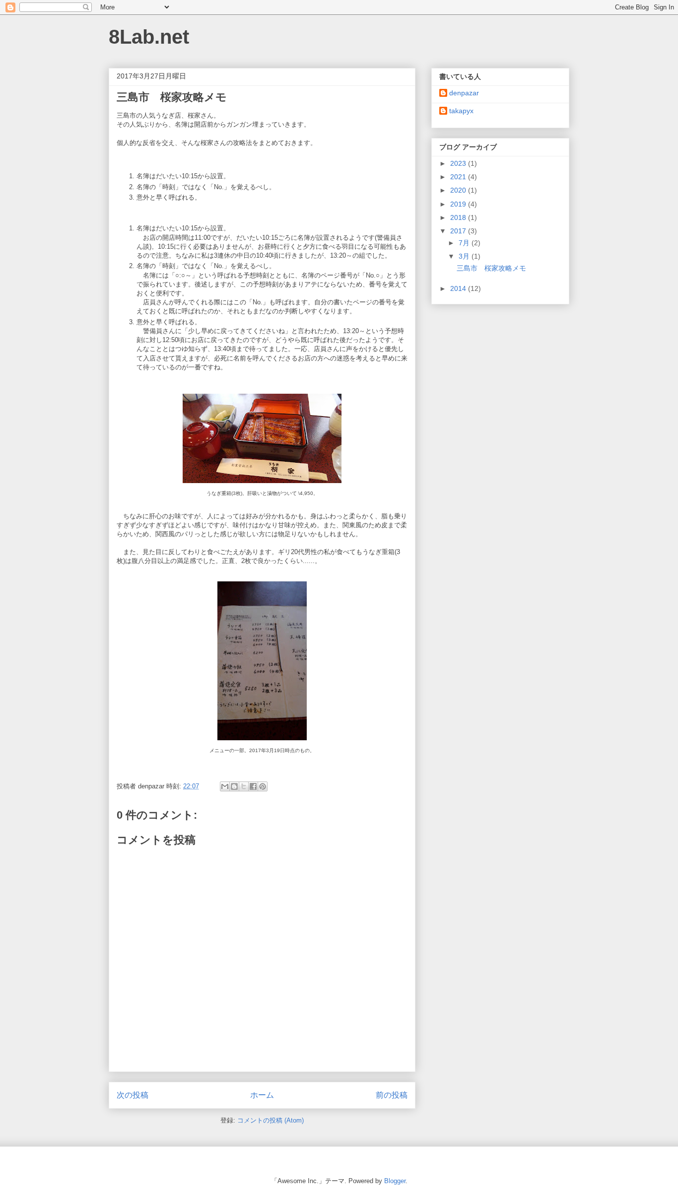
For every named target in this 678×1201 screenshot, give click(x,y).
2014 (459, 288)
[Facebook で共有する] (253, 786)
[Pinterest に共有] (263, 786)
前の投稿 (391, 1095)
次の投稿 (132, 1095)
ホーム (262, 1095)
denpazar (464, 93)
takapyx (461, 111)
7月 (465, 243)
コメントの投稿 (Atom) (270, 1120)
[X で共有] (244, 786)
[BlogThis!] (234, 786)
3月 (465, 256)
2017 (459, 231)
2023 (459, 163)
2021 (459, 177)
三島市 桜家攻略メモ (491, 268)
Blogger (395, 1181)
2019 (459, 204)
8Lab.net (149, 37)
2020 (459, 190)
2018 (459, 217)
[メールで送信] (225, 786)
